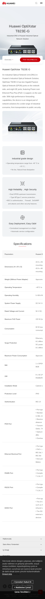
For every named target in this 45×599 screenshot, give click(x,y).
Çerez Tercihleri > (22, 592)
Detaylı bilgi (7, 574)
